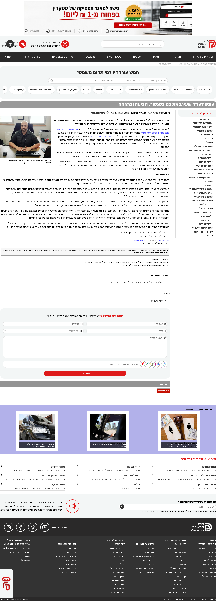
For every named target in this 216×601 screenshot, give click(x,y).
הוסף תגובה (163, 390)
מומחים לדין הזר (182, 89)
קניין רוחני (17, 89)
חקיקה (212, 556)
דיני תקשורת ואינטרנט (199, 177)
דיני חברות (205, 162)
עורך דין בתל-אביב (205, 470)
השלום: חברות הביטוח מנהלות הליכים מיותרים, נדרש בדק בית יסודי (40, 445)
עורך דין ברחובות (167, 479)
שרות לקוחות (208, 560)
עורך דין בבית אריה (205, 488)
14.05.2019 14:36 (120, 113)
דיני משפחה (165, 64)
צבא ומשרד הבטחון (201, 200)
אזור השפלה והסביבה (202, 475)
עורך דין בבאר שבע (54, 470)
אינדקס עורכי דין (203, 57)
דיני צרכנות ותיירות (41, 89)
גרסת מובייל (209, 576)
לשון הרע (206, 216)
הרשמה (47, 42)
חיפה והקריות (56, 484)
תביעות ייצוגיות (202, 212)
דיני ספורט (205, 224)
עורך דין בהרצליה (35, 479)
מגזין (179, 64)
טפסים (137, 57)
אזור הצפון (133, 467)
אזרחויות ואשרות (202, 228)
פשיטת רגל (205, 208)
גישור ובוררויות (203, 193)
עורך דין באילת (132, 488)
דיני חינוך (206, 220)
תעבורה (207, 185)
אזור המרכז (209, 467)
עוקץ (27, 556)
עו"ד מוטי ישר (156, 113)
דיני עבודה (115, 89)
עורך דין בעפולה (112, 470)
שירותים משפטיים (62, 57)
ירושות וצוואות (203, 232)
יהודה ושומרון (207, 484)
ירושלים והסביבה (129, 475)
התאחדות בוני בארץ (19, 552)
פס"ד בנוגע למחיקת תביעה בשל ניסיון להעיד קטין (136, 282)
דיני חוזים (204, 89)
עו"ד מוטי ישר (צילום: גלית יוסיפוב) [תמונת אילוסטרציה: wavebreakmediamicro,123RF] (29, 161)
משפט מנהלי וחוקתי (200, 189)
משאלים (90, 57)
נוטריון (208, 235)
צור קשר (211, 568)
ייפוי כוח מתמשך (157, 89)
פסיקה (177, 57)
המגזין (157, 57)
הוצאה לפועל (204, 166)
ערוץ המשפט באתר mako (16, 548)
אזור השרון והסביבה (52, 475)
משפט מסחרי (134, 89)
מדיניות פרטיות (207, 572)
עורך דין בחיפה (132, 470)
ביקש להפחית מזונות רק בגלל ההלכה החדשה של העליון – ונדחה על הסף (182, 445)
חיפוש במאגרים (207, 548)
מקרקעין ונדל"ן (68, 89)
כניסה (56, 42)
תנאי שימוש (209, 564)
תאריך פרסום (138, 113)
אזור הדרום (58, 467)
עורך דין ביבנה (208, 479)
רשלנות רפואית (203, 169)
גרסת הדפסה (100, 113)
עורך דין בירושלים (130, 479)
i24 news (25, 560)
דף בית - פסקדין (207, 544)
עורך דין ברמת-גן (183, 470)
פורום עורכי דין (31, 57)
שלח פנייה (85, 373)
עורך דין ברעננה (15, 479)
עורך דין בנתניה (56, 479)
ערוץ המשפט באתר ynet (17, 544)
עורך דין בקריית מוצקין (33, 488)
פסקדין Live (114, 57)
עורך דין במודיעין (108, 479)
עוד (7, 57)
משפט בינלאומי (203, 197)
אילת (137, 484)
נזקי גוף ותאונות (202, 173)
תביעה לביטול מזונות (102, 136)
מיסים (208, 181)
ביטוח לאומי (205, 204)
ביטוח (98, 89)
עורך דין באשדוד (188, 479)
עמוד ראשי (193, 64)
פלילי (86, 89)
